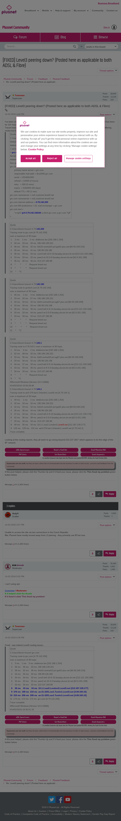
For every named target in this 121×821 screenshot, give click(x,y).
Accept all (31, 158)
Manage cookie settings (78, 158)
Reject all (52, 158)
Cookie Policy (36, 149)
